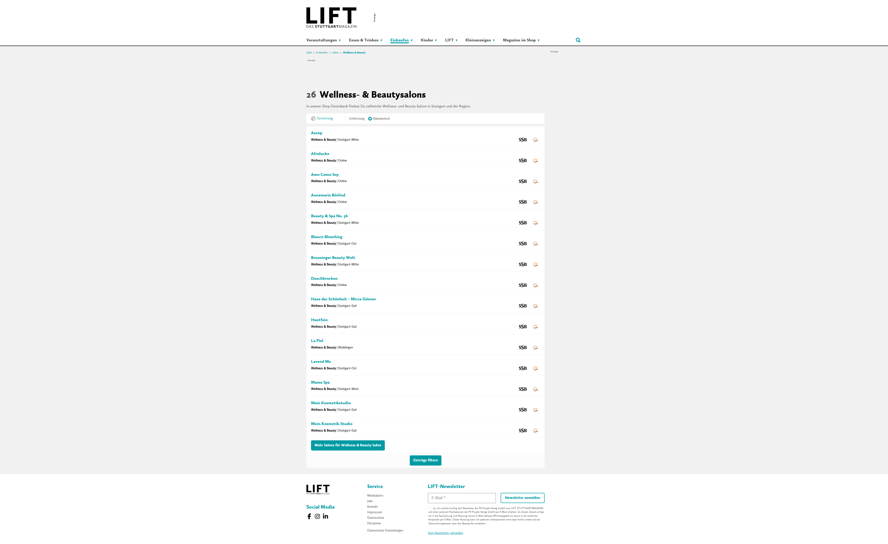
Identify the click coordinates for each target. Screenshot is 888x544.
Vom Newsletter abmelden (445, 533)
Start (309, 52)
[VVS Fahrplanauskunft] (535, 140)
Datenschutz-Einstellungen (385, 530)
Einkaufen (322, 52)
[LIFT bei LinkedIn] (325, 516)
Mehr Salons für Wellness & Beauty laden (347, 445)
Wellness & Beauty (354, 52)
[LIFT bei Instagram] (317, 516)
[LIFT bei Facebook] (309, 516)
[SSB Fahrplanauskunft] (523, 140)
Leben (335, 52)
